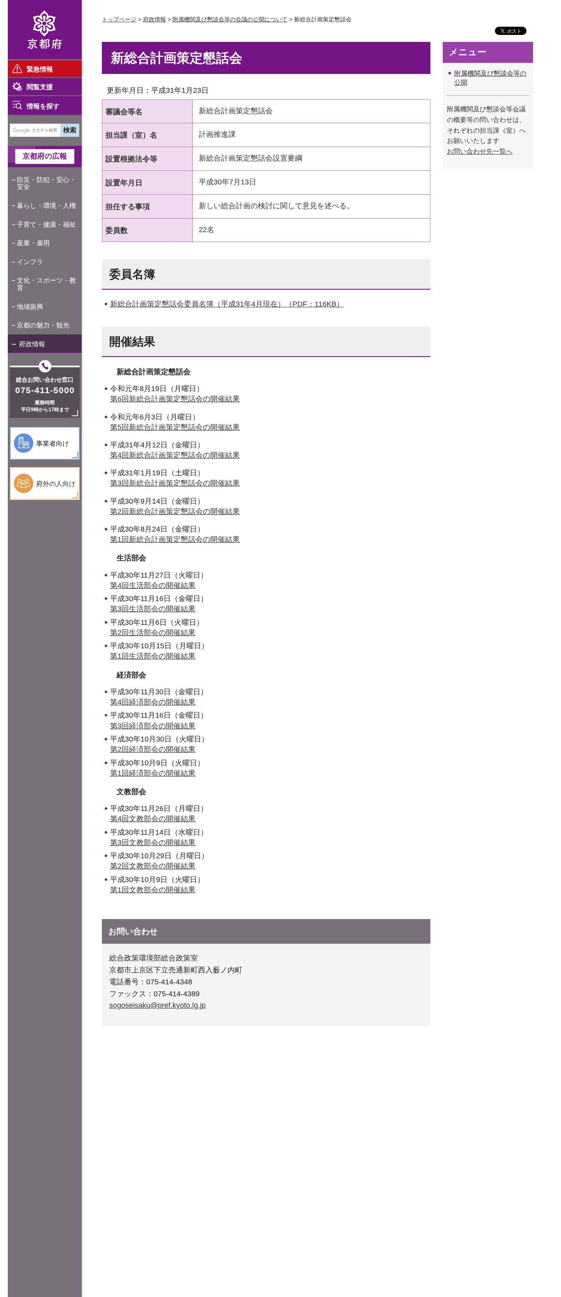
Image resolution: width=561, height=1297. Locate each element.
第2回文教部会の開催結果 (152, 866)
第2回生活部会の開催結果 (152, 633)
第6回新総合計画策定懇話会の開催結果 (175, 399)
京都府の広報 (45, 156)
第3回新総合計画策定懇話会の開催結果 (175, 483)
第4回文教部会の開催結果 (152, 819)
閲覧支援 (40, 86)
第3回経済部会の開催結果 (152, 726)
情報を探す (43, 106)
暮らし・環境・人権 (46, 205)
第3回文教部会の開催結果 (152, 843)
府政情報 (32, 344)
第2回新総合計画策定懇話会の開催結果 (175, 511)
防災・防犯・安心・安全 (46, 183)
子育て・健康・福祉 (46, 224)
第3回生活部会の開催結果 (152, 609)
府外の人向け (56, 483)
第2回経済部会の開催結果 (152, 749)
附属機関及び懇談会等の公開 (490, 78)
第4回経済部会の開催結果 (152, 702)
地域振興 (30, 306)
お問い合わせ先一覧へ (480, 151)
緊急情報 (40, 69)
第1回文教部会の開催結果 (152, 890)
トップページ (119, 19)
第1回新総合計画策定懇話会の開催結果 (175, 539)
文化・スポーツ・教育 (46, 284)
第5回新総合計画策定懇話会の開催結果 (175, 427)
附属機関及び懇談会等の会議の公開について (229, 19)
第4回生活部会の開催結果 (152, 585)
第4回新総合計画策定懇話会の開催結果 (175, 455)
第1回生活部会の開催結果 (152, 656)
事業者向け (52, 443)
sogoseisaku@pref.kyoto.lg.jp (157, 1005)
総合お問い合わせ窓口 (45, 379)
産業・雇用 (33, 243)
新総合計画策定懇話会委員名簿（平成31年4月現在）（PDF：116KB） (227, 304)
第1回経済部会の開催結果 (152, 773)
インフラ (30, 261)
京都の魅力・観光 (43, 325)
